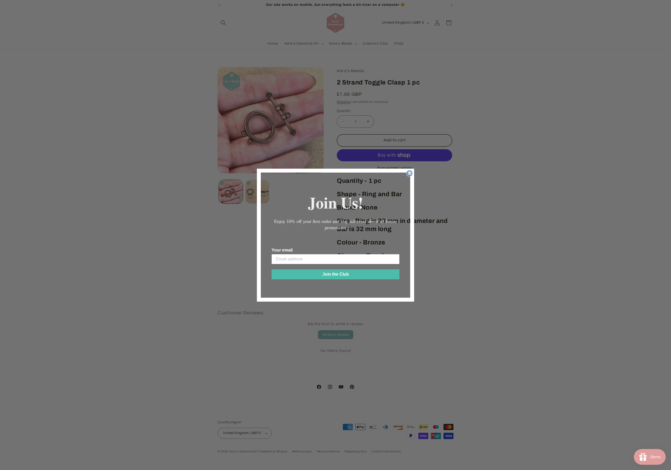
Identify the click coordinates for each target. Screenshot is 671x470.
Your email (282, 250)
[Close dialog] (409, 173)
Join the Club (335, 274)
